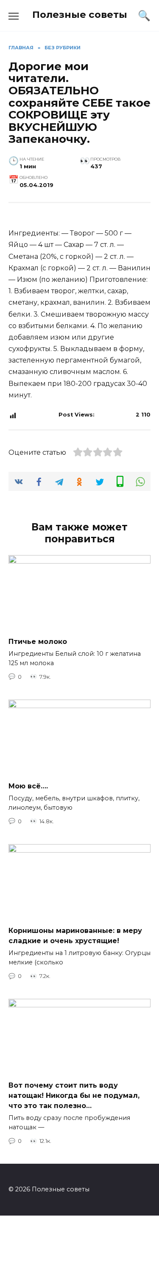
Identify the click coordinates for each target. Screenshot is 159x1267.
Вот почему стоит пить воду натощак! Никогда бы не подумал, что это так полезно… (73, 1095)
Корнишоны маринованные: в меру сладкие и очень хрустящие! (75, 936)
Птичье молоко (37, 642)
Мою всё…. (28, 786)
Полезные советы (79, 14)
